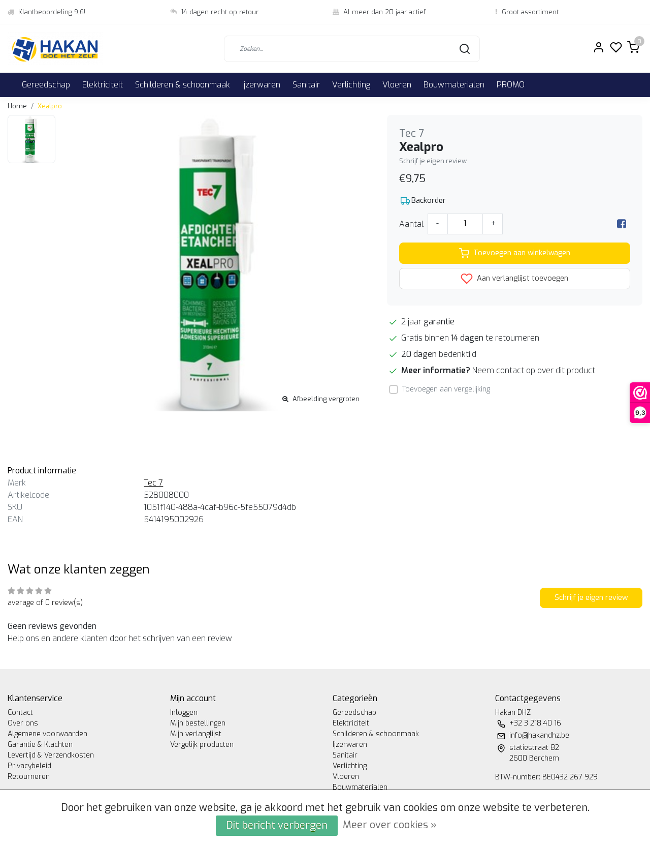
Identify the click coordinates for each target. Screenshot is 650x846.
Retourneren (29, 776)
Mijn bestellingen (197, 723)
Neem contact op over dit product (533, 370)
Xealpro (50, 106)
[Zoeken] (464, 48)
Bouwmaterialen (454, 84)
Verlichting (351, 84)
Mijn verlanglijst (195, 734)
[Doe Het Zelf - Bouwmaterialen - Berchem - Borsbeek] (55, 48)
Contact (20, 712)
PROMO (511, 84)
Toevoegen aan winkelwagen (521, 253)
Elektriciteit (102, 84)
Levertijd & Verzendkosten (51, 755)
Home (17, 106)
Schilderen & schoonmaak (182, 84)
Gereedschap (46, 84)
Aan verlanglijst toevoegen (521, 278)
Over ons (23, 723)
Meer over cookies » (390, 825)
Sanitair (306, 84)
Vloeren (396, 84)
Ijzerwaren (261, 84)
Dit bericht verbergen (277, 825)
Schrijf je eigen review (433, 161)
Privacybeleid (29, 766)
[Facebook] (621, 224)
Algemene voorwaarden (47, 734)
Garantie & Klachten (40, 744)
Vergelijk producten (202, 744)
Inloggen (184, 712)
